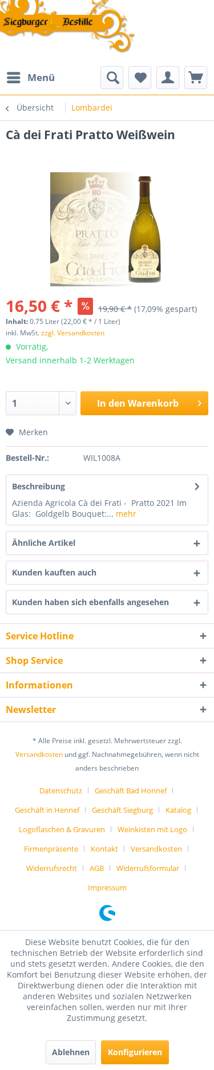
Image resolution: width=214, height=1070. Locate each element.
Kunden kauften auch (54, 572)
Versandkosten (39, 754)
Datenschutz (60, 790)
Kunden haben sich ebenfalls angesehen (90, 602)
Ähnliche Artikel (43, 542)
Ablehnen (71, 1052)
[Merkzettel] (139, 77)
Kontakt (104, 849)
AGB (97, 868)
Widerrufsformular (147, 868)
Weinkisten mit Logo (152, 829)
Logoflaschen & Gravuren (62, 829)
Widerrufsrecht (51, 868)
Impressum (107, 887)
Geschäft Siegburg (122, 810)
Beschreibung (38, 486)
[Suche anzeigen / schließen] (111, 77)
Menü (41, 77)
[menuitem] (30, 77)
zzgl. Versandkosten (72, 333)
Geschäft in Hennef (47, 810)
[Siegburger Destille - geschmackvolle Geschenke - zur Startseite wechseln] (68, 27)
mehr (125, 513)
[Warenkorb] (195, 77)
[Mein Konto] (167, 77)
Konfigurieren (135, 1052)
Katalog (178, 810)
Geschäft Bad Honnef (131, 790)
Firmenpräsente (51, 849)
